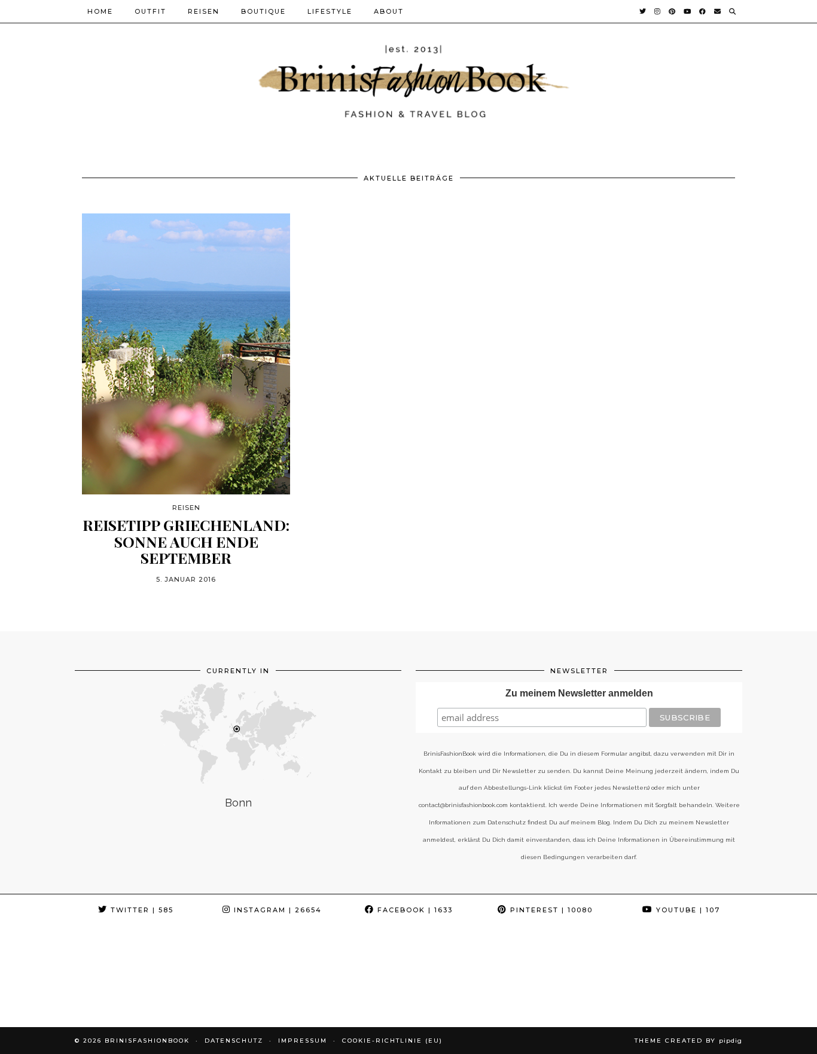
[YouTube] (688, 11)
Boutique (263, 11)
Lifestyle (329, 11)
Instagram (276, 910)
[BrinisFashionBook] (408, 80)
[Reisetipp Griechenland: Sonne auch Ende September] (186, 353)
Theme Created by (688, 1040)
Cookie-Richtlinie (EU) (392, 1040)
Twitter (140, 910)
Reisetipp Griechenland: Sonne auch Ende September (186, 541)
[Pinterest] (672, 11)
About (389, 11)
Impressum (302, 1040)
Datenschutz (234, 1040)
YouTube (686, 910)
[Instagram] (657, 11)
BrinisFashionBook (147, 1040)
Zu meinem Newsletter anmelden (579, 693)
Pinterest (550, 910)
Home (100, 11)
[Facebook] (703, 11)
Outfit (150, 11)
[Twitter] (643, 11)
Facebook (413, 910)
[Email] (718, 11)
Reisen (204, 11)
